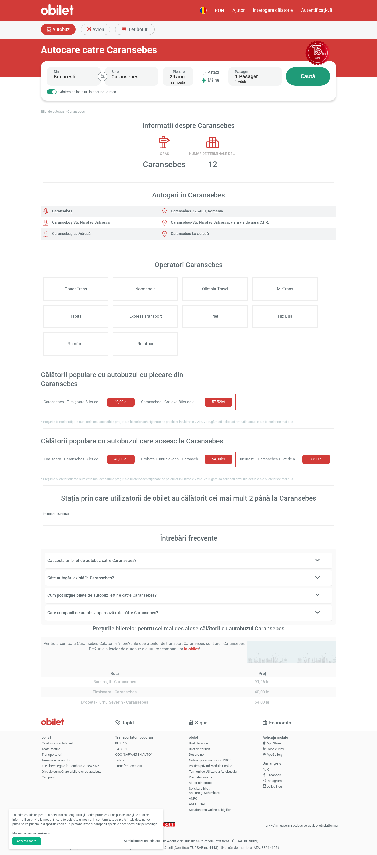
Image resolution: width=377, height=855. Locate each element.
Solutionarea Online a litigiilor (210, 810)
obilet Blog (274, 786)
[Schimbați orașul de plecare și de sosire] (102, 76)
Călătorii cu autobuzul (57, 743)
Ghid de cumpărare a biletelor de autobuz (71, 771)
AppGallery (274, 755)
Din (56, 71)
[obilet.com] (69, 14)
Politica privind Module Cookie (210, 766)
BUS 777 (121, 743)
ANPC (193, 798)
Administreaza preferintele (142, 841)
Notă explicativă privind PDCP (210, 760)
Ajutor (238, 10)
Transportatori (52, 755)
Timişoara (48, 514)
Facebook (273, 775)
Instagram (274, 781)
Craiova (63, 514)
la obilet (191, 649)
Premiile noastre (200, 777)
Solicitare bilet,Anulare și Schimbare (204, 791)
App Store (273, 743)
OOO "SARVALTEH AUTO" (133, 755)
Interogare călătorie (273, 10)
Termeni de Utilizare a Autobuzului (213, 771)
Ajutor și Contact (201, 783)
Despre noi (196, 755)
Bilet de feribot (199, 749)
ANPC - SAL (197, 804)
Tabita (119, 760)
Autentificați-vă (316, 10)
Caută (308, 76)
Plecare (179, 71)
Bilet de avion (198, 743)
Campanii (48, 777)
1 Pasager (246, 76)
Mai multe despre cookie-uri (31, 833)
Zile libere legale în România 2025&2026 (70, 766)
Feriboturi (138, 29)
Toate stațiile (51, 749)
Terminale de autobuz (57, 760)
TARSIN (121, 749)
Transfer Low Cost (128, 766)
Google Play (275, 749)
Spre (115, 71)
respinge (151, 824)
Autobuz (60, 29)
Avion (97, 29)
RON (219, 10)
